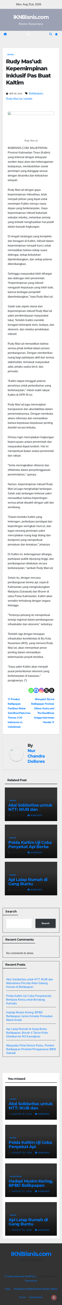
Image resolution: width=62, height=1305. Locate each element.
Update (10, 55)
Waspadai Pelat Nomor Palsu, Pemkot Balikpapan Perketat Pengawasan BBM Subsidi (31, 1049)
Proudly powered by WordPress (21, 1276)
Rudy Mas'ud (14, 98)
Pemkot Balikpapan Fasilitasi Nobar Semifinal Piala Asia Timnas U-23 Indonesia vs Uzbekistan (19, 713)
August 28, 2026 (22, 1153)
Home (8, 1289)
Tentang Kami (36, 1297)
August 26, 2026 (22, 1230)
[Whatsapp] (31, 690)
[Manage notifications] (54, 1297)
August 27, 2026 (22, 1191)
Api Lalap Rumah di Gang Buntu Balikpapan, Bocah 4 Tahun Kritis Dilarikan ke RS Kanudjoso (27, 1033)
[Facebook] (36, 690)
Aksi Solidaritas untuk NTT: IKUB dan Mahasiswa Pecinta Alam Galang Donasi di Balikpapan (29, 983)
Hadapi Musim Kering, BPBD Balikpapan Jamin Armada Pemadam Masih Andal (29, 1016)
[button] (50, 34)
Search (11, 911)
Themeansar (31, 1280)
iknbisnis (36, 815)
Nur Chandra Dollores (36, 756)
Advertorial (16, 1176)
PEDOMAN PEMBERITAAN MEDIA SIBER (35, 1289)
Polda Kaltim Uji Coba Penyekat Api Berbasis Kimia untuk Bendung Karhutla (28, 999)
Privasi (22, 1297)
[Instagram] (41, 690)
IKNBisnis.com (31, 17)
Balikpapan (36, 93)
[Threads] (51, 690)
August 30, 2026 (22, 1114)
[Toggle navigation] (28, 34)
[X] (46, 690)
